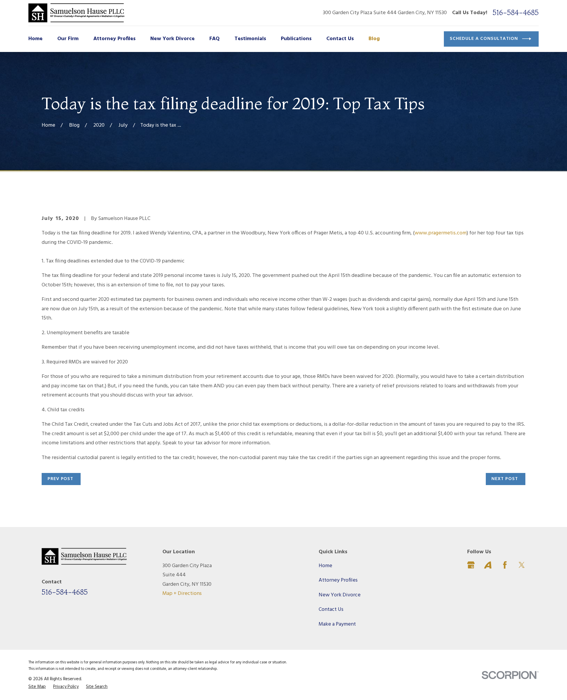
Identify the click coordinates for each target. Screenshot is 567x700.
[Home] (76, 12)
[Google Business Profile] (471, 565)
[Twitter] (521, 565)
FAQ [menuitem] (214, 39)
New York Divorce (340, 595)
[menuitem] (37, 687)
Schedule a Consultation (484, 39)
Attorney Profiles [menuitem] (114, 39)
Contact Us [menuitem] (340, 39)
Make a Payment (337, 624)
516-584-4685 (516, 12)
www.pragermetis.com (441, 233)
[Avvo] (487, 565)
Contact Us (331, 609)
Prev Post (61, 479)
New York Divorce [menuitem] (172, 39)
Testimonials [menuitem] (250, 39)
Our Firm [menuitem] (68, 39)
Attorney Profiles (338, 580)
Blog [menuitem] (374, 39)
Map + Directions (182, 593)
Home (325, 566)
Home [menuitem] (35, 39)
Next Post (504, 479)
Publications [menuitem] (296, 39)
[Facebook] (505, 565)
